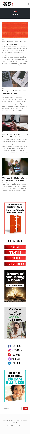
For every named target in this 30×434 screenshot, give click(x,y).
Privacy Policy (10, 425)
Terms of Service (19, 425)
